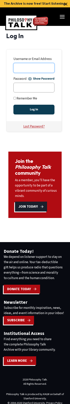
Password (20, 78)
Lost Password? (34, 126)
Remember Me (26, 98)
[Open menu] (62, 17)
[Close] (66, 4)
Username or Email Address (32, 59)
